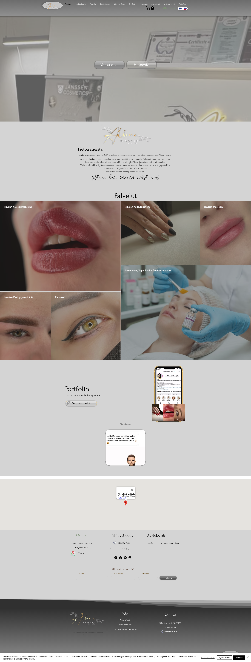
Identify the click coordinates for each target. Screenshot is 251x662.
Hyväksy (239, 657)
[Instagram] (69, 403)
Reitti (81, 553)
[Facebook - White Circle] (124, 647)
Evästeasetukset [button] (208, 657)
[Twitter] (120, 557)
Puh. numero (118, 573)
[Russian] (185, 8)
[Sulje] (247, 657)
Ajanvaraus (125, 620)
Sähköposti (145, 573)
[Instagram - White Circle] (130, 647)
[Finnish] (180, 8)
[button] (150, 8)
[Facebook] (115, 557)
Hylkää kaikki (224, 657)
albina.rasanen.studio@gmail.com (123, 548)
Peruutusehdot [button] (125, 624)
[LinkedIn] (125, 557)
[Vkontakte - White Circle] (118, 647)
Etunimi (81, 573)
